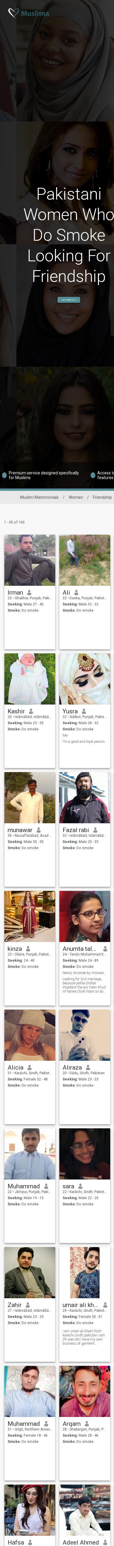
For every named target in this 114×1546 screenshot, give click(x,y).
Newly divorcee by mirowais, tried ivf (85, 973)
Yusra (70, 711)
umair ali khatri (81, 1305)
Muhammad (24, 1186)
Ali (66, 592)
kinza (15, 948)
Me (65, 735)
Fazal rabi (76, 830)
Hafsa (16, 1542)
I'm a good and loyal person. (84, 741)
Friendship (102, 497)
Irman (15, 592)
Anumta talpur (81, 948)
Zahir (15, 1305)
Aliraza (72, 1067)
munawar (20, 830)
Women (76, 497)
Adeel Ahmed (81, 1542)
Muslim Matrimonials (39, 497)
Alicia (15, 1067)
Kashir (16, 711)
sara (68, 1186)
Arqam (72, 1423)
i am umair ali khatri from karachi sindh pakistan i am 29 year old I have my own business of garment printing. (84, 1337)
